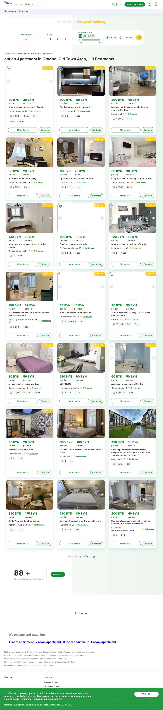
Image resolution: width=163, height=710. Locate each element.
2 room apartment (48, 642)
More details (23, 130)
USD (85, 36)
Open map (83, 613)
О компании (10, 11)
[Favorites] (156, 4)
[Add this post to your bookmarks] (9, 69)
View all (56, 574)
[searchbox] (35, 39)
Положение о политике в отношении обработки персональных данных (38, 704)
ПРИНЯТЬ (146, 694)
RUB (94, 36)
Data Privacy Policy (50, 682)
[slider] (80, 40)
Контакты (23, 11)
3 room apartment (76, 642)
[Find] (139, 37)
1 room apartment (21, 642)
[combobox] (34, 4)
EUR (89, 36)
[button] (51, 81)
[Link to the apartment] (29, 81)
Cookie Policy (48, 677)
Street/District (26, 35)
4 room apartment (103, 642)
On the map (127, 37)
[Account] (150, 4)
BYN (80, 36)
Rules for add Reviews (51, 686)
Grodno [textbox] (31, 4)
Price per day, (85, 32)
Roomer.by (8, 665)
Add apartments (134, 4)
